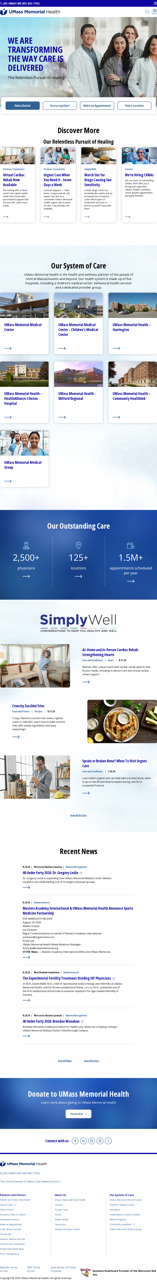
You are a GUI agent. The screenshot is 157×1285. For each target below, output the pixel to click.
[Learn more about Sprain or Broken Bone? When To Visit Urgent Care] (86, 793)
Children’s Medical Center (122, 1204)
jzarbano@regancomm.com (38, 937)
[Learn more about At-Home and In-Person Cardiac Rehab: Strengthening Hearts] (86, 682)
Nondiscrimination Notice (67, 1229)
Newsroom (60, 1224)
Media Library (61, 1219)
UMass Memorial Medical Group (126, 1229)
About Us (60, 1195)
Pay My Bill (5, 1234)
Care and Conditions (92, 660)
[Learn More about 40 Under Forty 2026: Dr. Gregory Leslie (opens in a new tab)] (26, 887)
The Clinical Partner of (30, 1181)
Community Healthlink (120, 1224)
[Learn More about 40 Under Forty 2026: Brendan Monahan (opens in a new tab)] (26, 1036)
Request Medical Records (12, 1239)
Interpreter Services (9, 1219)
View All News (65, 1061)
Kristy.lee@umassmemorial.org (40, 948)
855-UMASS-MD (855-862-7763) (21, 3)
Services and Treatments (12, 1244)
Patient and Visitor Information (15, 1199)
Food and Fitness (21, 711)
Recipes (38, 711)
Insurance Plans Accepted (12, 1214)
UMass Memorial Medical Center (126, 1199)
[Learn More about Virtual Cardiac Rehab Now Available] (17, 217)
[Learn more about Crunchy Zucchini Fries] (16, 736)
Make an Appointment (97, 105)
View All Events (91, 1061)
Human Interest (42, 902)
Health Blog (11, 1248)
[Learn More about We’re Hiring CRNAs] (139, 217)
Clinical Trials (8, 1204)
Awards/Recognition (76, 867)
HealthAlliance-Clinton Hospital (125, 1214)
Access (60, 105)
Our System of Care (122, 1195)
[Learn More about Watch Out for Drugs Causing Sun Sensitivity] (98, 217)
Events (58, 1214)
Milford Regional (118, 1219)
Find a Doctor (23, 105)
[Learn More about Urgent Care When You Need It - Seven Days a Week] (58, 217)
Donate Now (81, 1114)
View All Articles (78, 815)
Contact (59, 1204)
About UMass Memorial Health (70, 1199)
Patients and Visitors (13, 1195)
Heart (111, 660)
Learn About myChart (10, 1229)
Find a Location (134, 105)
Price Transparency (9, 1253)
